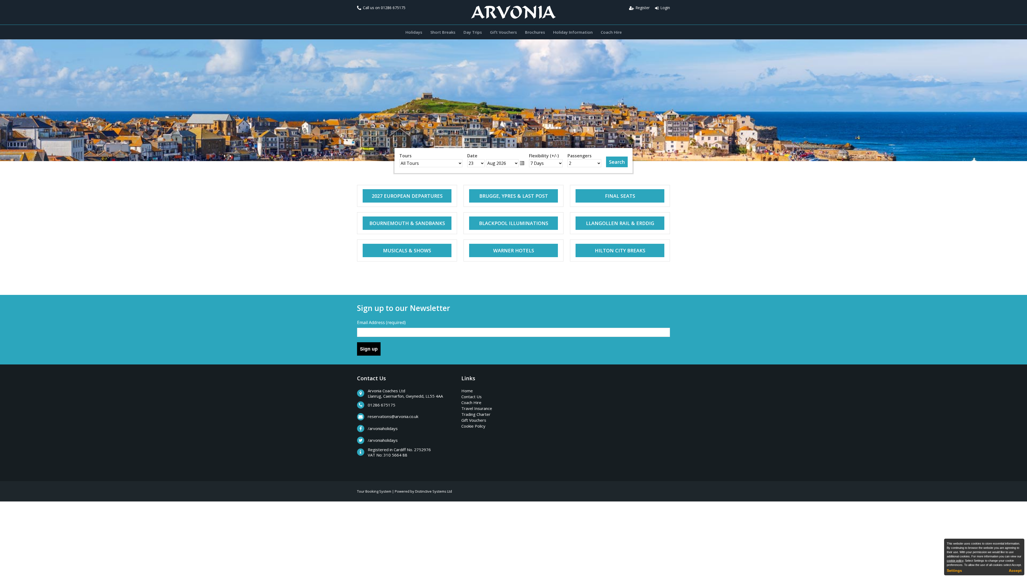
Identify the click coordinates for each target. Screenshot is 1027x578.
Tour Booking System (374, 491)
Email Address (381, 322)
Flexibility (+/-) (544, 156)
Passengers (580, 156)
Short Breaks (442, 32)
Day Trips (472, 32)
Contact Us (471, 396)
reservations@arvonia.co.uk (393, 416)
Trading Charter (475, 414)
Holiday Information (573, 32)
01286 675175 (393, 7)
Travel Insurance (476, 408)
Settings (954, 570)
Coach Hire (611, 32)
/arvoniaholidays (383, 428)
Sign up (369, 349)
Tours (405, 156)
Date (472, 156)
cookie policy (955, 560)
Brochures (535, 32)
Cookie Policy (473, 426)
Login (665, 7)
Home (467, 390)
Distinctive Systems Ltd (433, 491)
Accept (1015, 570)
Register (642, 7)
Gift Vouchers (503, 32)
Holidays (413, 32)
